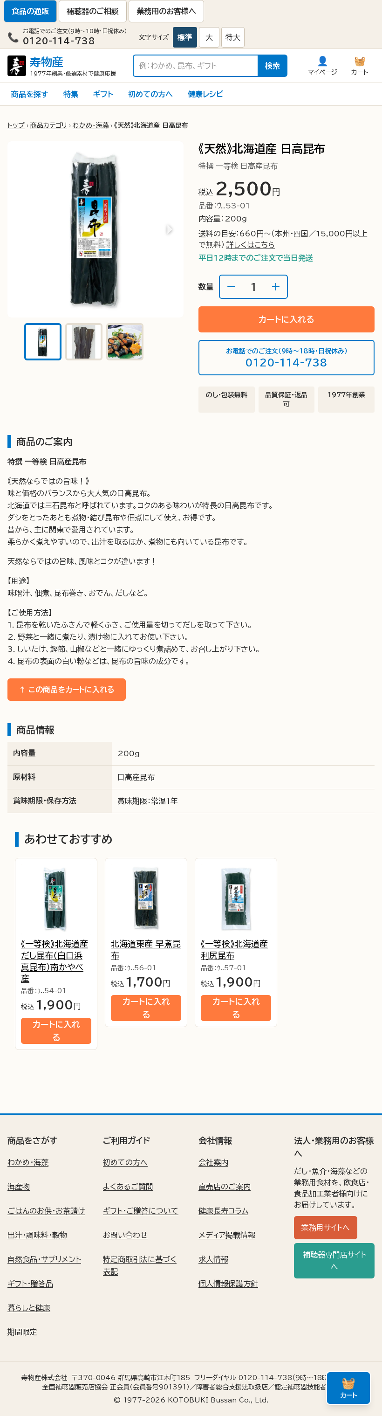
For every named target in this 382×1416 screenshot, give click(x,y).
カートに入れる (286, 319)
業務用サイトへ (325, 1227)
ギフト (103, 94)
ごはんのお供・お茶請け (46, 1211)
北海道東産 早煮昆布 (146, 949)
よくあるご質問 (128, 1186)
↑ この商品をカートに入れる (67, 689)
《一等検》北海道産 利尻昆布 (234, 949)
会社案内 (213, 1162)
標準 (184, 37)
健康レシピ (206, 94)
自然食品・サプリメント (44, 1259)
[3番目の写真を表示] (124, 341)
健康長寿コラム (223, 1211)
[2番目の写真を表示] (83, 341)
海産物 (18, 1186)
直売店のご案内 (224, 1186)
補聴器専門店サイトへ (334, 1261)
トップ (16, 125)
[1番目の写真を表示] (42, 341)
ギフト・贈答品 (30, 1283)
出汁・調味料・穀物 (37, 1235)
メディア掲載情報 (226, 1235)
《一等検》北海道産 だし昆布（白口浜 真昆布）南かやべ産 (54, 960)
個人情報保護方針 (228, 1283)
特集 (70, 94)
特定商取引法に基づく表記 (140, 1265)
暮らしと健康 (28, 1308)
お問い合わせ (125, 1235)
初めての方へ (150, 94)
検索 (272, 65)
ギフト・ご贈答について (140, 1211)
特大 (232, 37)
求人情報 (213, 1259)
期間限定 (22, 1332)
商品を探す (29, 94)
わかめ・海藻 (91, 125)
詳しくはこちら (250, 245)
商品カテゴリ (48, 125)
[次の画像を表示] (169, 229)
